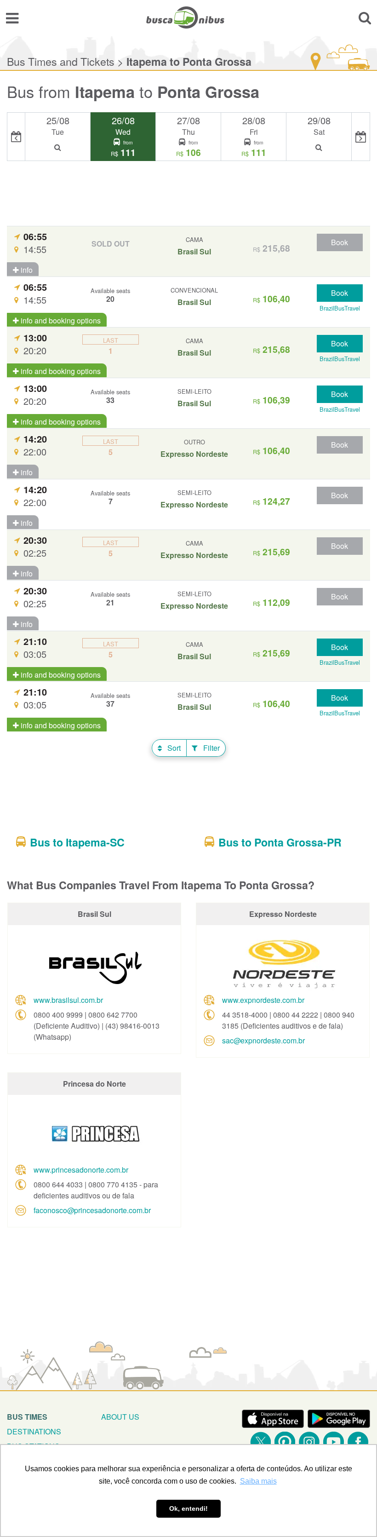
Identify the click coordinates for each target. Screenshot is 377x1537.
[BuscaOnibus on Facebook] (358, 1442)
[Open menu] (12, 17)
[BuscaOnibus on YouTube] (333, 1442)
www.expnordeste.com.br (263, 1000)
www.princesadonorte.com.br (81, 1169)
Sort (173, 748)
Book (339, 242)
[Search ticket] (365, 17)
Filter (210, 748)
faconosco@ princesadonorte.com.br (92, 1210)
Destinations (34, 1431)
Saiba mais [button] (258, 1481)
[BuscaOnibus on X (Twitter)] (260, 1442)
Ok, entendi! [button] (188, 1508)
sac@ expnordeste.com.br (263, 1040)
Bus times (27, 1416)
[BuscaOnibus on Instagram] (309, 1442)
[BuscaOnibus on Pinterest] (285, 1442)
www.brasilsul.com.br (68, 1000)
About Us (120, 1416)
